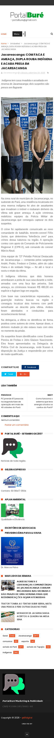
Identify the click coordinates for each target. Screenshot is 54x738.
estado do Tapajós (35, 647)
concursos (7, 641)
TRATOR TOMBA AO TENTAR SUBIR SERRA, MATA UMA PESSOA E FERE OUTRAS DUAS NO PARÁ (26, 605)
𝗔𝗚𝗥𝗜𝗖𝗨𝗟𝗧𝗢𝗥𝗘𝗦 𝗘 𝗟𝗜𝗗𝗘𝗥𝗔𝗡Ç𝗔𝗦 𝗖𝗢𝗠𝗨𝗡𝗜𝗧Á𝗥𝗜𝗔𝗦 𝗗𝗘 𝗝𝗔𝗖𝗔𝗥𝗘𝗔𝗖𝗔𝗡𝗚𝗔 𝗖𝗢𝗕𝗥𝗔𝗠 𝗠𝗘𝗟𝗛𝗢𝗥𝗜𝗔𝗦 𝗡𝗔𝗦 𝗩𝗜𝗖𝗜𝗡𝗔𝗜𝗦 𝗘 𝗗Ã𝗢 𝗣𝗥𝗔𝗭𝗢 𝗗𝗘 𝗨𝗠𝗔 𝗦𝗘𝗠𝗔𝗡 (26, 589)
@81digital (27, 717)
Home (3, 34)
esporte (25, 641)
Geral (5, 635)
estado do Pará (10, 647)
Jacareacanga (25, 635)
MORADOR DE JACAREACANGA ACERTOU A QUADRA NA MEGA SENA (33, 616)
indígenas (7, 652)
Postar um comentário (17, 424)
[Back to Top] (27, 734)
